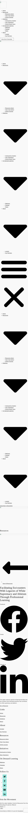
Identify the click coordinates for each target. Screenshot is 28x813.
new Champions (9, 157)
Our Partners (8, 253)
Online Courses (9, 111)
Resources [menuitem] (5, 12)
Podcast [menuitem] (7, 29)
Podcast (7, 205)
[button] (14, 283)
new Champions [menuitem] (9, 22)
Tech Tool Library (9, 109)
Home (4, 63)
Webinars (7, 203)
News (6, 207)
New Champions (4, 755)
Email (1, 806)
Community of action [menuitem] (10, 20)
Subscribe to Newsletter (6, 39)
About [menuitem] (4, 32)
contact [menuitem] (7, 34)
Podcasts (2, 765)
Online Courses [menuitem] (9, 17)
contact (7, 251)
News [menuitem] (6, 31)
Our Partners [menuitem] (8, 36)
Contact (2, 729)
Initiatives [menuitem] (5, 19)
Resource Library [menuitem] (9, 14)
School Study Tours (10, 159)
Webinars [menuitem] (7, 27)
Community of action (10, 155)
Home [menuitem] (4, 10)
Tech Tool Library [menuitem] (9, 15)
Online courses (4, 744)
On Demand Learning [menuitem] (8, 25)
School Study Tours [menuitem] (10, 24)
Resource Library (9, 108)
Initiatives (2, 718)
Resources (2, 716)
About (1, 721)
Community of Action (5, 752)
